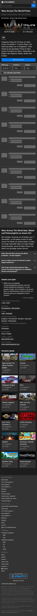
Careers (3, 557)
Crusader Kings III (6, 501)
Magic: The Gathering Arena (8, 527)
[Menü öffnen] (34, 2)
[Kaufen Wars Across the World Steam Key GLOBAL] (18, 82)
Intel (4, 537)
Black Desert (4, 480)
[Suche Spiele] (33, 5)
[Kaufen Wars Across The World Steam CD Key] (18, 143)
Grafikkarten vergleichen (7, 540)
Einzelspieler (6, 308)
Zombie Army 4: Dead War (8, 496)
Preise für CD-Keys (12, 14)
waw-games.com (7, 339)
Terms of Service (11, 612)
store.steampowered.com (10, 344)
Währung (4, 65)
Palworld (3, 491)
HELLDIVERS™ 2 (6, 487)
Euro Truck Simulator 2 (7, 482)
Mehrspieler (15, 308)
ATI (4, 544)
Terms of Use (4, 561)
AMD (4, 535)
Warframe (3, 489)
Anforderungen (5, 504)
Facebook (5, 568)
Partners (3, 559)
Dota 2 (3, 522)
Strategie (9, 313)
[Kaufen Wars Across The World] (18, 97)
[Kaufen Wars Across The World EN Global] (18, 189)
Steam (31, 298)
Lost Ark (3, 525)
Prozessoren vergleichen (7, 533)
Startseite (7, 2)
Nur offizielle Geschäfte (12, 72)
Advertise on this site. (18, 580)
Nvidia (4, 549)
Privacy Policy (5, 564)
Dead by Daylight (5, 494)
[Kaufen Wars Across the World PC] (18, 220)
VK (4, 571)
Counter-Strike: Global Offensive (9, 506)
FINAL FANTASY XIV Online (8, 498)
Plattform (16, 65)
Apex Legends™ (5, 484)
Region (27, 65)
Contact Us (4, 566)
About (2, 554)
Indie (3, 313)
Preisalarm (19, 60)
